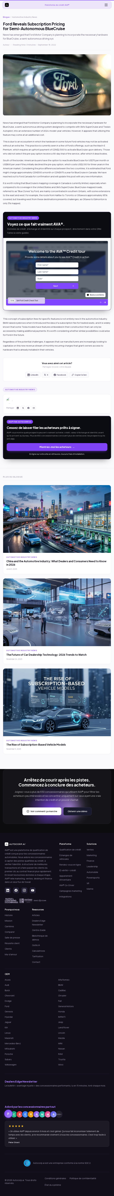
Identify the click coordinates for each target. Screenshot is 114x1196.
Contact (36, 962)
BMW (60, 985)
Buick (7, 990)
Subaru (8, 1059)
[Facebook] (16, 890)
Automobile (92, 872)
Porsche (9, 1054)
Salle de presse (12, 937)
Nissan (61, 1048)
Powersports (93, 877)
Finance (90, 860)
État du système (53, 1184)
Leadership (92, 866)
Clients (8, 948)
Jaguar (8, 1022)
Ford (7, 1006)
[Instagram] (24, 890)
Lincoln (61, 1032)
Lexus (8, 1032)
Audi (7, 985)
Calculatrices (38, 950)
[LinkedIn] (8, 890)
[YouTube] (33, 890)
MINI (60, 1043)
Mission (8, 920)
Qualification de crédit (70, 849)
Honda (61, 1011)
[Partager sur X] (23, 408)
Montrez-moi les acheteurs (55, 446)
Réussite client (12, 943)
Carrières (9, 926)
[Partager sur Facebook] (28, 408)
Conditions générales (55, 1178)
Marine (90, 888)
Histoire (9, 915)
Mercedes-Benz (13, 1043)
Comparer (10, 931)
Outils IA (36, 945)
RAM (60, 1054)
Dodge (8, 1000)
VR (88, 883)
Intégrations (65, 896)
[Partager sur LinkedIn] (17, 408)
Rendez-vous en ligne (70, 864)
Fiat (60, 1000)
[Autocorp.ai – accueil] (7, 5)
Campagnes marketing (70, 890)
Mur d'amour (11, 954)
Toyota (61, 1059)
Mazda (61, 1038)
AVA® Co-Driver (66, 885)
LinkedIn (34, 374)
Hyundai (9, 1016)
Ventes (90, 849)
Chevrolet (10, 995)
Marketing (92, 855)
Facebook (61, 374)
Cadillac (62, 990)
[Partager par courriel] (33, 408)
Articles (36, 915)
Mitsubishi (10, 1048)
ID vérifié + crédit (67, 870)
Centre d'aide (39, 930)
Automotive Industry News (20, 389)
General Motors (66, 1006)
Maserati (9, 1038)
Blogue (6, 17)
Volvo (60, 1064)
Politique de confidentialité (83, 1178)
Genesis (9, 1011)
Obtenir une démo (77, 811)
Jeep (60, 1022)
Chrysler (62, 995)
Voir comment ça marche (43, 811)
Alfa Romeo (63, 979)
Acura (7, 979)
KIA (6, 1027)
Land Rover (63, 1027)
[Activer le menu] (106, 5)
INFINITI (61, 1016)
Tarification (37, 956)
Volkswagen (10, 1064)
